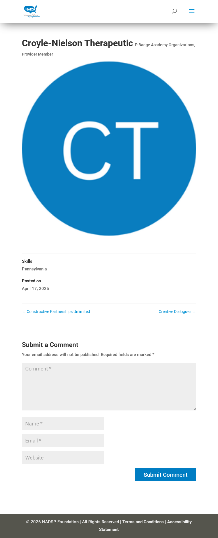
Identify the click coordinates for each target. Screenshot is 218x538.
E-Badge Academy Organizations (164, 45)
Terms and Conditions (143, 521)
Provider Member (37, 54)
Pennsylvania (34, 269)
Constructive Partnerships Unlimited (56, 311)
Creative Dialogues (177, 311)
